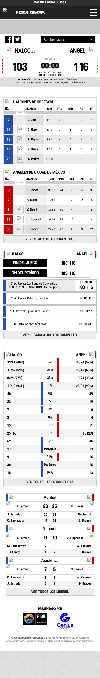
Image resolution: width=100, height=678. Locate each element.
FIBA (35, 621)
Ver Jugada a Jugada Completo (50, 335)
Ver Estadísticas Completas (49, 239)
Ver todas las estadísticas (50, 482)
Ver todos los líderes (50, 591)
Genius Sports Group (65, 621)
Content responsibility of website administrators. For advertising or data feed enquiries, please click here (50, 639)
